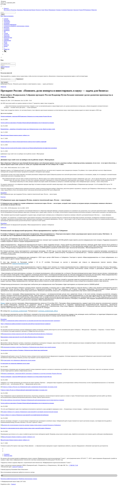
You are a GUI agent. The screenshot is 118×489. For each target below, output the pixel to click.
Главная (6, 18)
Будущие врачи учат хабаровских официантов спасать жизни (15, 363)
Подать (3, 303)
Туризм (81, 10)
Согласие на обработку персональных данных (16, 26)
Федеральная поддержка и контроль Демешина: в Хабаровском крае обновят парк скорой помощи (24, 350)
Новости (6, 8)
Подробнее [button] (4, 192)
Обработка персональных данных (28, 478)
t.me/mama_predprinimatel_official (48, 311)
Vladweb (13, 484)
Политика (13, 10)
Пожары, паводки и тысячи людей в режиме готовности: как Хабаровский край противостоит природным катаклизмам (29, 148)
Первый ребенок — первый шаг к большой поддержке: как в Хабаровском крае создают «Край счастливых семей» (28, 129)
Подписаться (19, 79)
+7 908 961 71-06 (73, 465)
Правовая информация (10, 24)
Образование (52, 10)
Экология (75, 10)
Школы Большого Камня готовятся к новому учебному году (15, 135)
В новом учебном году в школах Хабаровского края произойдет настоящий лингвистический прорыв (25, 414)
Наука (46, 10)
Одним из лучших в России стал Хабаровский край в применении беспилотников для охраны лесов (24, 390)
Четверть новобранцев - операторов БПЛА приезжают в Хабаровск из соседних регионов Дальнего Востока (26, 116)
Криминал (88, 10)
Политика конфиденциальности (9, 478)
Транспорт (70, 10)
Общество (94, 10)
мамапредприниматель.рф (20, 263)
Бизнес (33, 10)
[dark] (5, 51)
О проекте (6, 29)
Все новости (7, 10)
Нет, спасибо (4, 82)
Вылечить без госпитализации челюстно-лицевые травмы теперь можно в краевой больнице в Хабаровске (26, 428)
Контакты (6, 27)
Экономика (20, 10)
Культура (38, 10)
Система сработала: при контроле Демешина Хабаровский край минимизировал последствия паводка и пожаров (27, 122)
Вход (2, 16)
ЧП (84, 10)
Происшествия (27, 10)
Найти (2, 14)
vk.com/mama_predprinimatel (19, 311)
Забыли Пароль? (5, 66)
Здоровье (58, 10)
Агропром (64, 10)
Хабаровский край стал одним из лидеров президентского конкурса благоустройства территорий (23, 141)
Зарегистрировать (8, 16)
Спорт (42, 10)
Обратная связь (8, 455)
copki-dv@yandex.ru (17, 466)
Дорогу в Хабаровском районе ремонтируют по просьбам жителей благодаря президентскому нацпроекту (26, 323)
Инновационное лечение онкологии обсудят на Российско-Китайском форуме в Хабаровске (22, 337)
